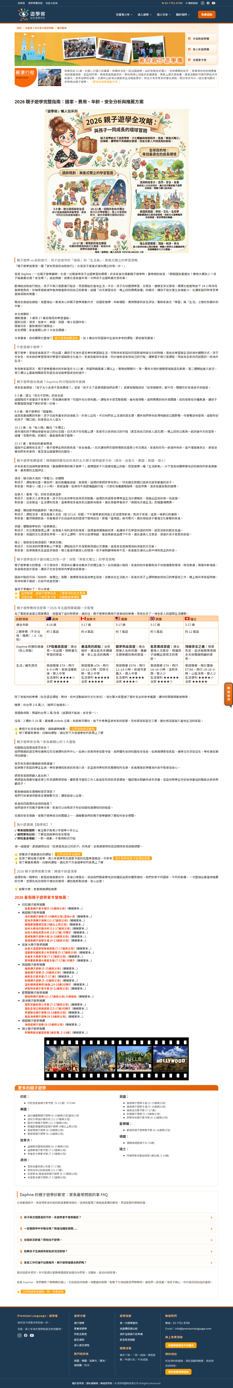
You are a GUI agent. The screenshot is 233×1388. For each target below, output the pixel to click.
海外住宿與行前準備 (131, 1334)
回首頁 (21, 3)
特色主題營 (80, 1334)
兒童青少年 (123, 14)
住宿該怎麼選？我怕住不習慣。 (43, 1240)
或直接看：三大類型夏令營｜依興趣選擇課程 (50, 597)
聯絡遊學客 (106, 1383)
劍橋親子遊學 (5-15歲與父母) (43, 980)
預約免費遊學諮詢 (178, 1372)
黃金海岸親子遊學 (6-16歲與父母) (45, 1016)
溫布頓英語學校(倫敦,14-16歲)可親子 (48, 984)
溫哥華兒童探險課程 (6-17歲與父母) (48, 1146)
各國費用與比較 (129, 1328)
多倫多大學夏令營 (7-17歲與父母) (45, 956)
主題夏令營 (199, 60)
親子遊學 (79, 1323)
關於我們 (181, 14)
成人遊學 (143, 14)
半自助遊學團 (201, 38)
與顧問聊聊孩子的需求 (181, 1345)
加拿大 (93, 1360)
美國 (84, 1360)
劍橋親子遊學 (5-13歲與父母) (143, 1114)
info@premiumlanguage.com (193, 1328)
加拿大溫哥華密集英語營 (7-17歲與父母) (49, 948)
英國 (76, 1360)
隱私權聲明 (92, 1383)
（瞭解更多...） (75, 908)
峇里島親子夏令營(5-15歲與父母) (45, 908)
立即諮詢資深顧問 (83, 729)
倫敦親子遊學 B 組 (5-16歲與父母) (146, 1106)
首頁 (19, 28)
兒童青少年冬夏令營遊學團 (39, 28)
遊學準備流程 (35, 3)
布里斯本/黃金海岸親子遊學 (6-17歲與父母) (52, 1173)
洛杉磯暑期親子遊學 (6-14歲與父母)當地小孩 (53, 1115)
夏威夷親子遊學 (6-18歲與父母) (45, 1130)
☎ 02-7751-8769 (172, 3)
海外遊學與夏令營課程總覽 (132, 858)
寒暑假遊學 (80, 1328)
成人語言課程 (81, 1345)
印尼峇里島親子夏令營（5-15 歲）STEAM (51, 1103)
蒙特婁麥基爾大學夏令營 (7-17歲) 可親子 (50, 960)
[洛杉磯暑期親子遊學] (116, 1059)
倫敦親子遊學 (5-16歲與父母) (43, 972)
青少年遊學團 (201, 49)
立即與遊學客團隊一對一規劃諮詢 (43, 1291)
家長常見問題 (127, 1339)
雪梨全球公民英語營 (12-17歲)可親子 (48, 1008)
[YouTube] (214, 3)
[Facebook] (208, 3)
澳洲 (102, 1360)
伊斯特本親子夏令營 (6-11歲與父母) (47, 988)
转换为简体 (52, 3)
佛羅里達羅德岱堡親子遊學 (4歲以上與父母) (52, 1126)
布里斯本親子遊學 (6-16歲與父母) (45, 1012)
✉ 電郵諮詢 (192, 3)
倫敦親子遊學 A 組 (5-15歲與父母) (146, 1103)
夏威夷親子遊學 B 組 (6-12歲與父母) (47, 940)
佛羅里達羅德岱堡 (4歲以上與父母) (46, 924)
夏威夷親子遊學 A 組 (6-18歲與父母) (47, 936)
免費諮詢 (206, 14)
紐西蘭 (78, 1365)
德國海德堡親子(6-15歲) (141, 1143)
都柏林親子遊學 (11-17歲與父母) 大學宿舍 (51, 996)
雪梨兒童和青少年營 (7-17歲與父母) (47, 1004)
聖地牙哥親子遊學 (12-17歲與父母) (46, 920)
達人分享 (162, 14)
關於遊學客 (78, 1383)
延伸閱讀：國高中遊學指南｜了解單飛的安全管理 (53, 593)
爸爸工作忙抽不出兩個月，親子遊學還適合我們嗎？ (55, 1262)
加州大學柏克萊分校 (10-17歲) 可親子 (48, 932)
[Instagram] (203, 3)
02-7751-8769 (181, 1323)
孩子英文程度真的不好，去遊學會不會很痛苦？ (52, 1217)
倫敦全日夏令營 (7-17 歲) (40, 976)
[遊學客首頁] (31, 14)
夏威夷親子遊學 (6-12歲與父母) (45, 1133)
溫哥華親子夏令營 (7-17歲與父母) (46, 1150)
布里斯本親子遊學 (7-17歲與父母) (46, 1177)
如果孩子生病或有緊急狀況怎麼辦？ (46, 1251)
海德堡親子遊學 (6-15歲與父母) (44, 1024)
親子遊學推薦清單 (66, 338)
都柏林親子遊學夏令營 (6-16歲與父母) (148, 1130)
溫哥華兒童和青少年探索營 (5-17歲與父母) (51, 952)
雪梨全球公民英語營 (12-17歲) (44, 1170)
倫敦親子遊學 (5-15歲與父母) (43, 968)
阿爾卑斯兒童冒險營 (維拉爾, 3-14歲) (48, 1032)
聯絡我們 (229, 694)
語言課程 (79, 1339)
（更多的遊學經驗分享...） (106, 82)
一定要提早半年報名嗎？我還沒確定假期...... (51, 1228)
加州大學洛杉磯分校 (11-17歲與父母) (48, 928)
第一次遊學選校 (129, 1323)
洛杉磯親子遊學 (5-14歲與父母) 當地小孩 (50, 916)
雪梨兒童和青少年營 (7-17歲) (44, 1166)
